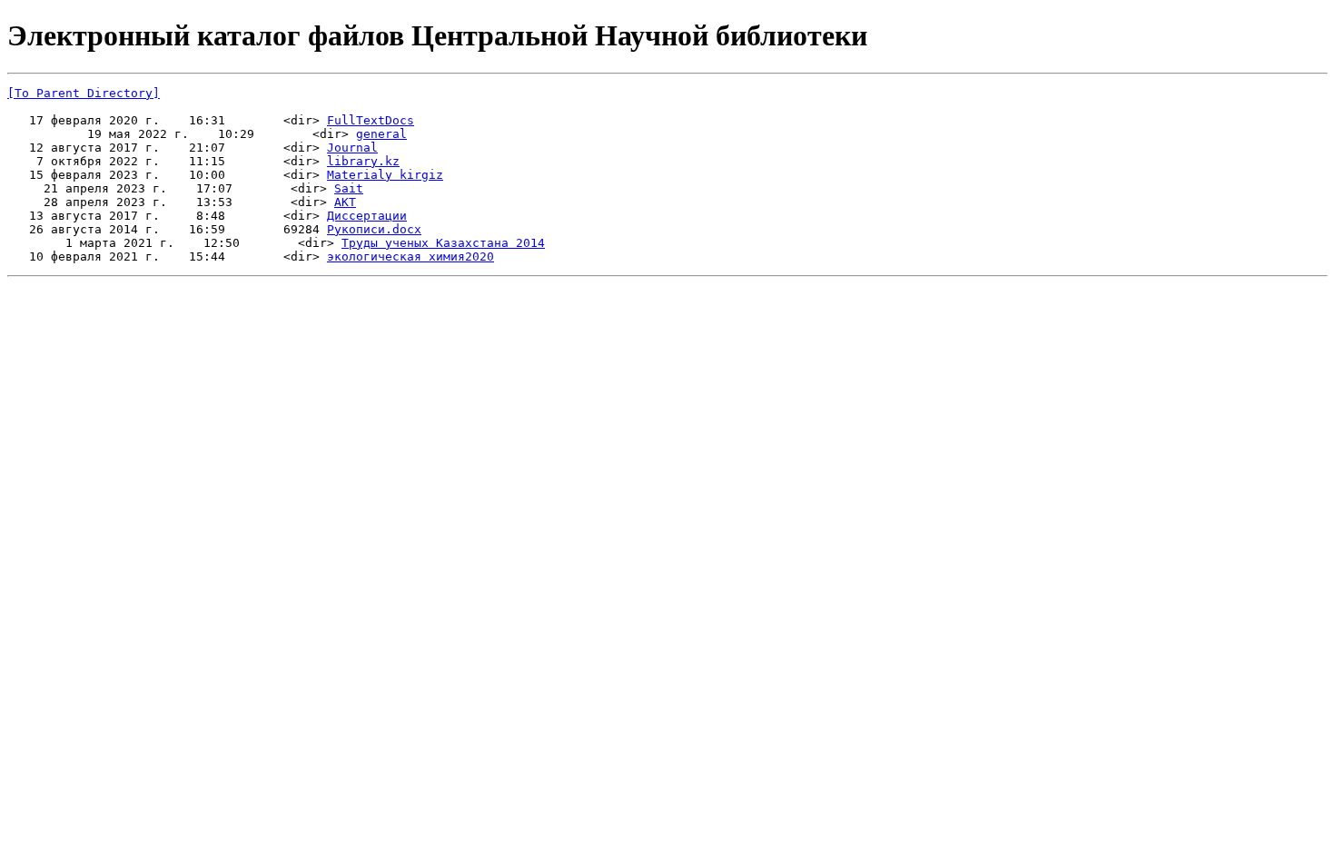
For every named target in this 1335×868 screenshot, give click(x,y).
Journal (352, 147)
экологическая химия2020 (410, 256)
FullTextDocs (370, 120)
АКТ (345, 202)
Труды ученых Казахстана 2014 (443, 243)
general (381, 134)
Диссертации (367, 215)
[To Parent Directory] (83, 93)
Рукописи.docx (374, 229)
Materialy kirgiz (385, 175)
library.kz (363, 161)
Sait (348, 188)
